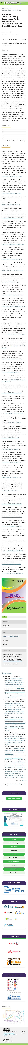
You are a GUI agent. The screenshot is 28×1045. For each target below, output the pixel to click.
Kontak (14, 839)
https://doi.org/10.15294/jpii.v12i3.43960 (15, 334)
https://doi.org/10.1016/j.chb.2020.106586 (12, 517)
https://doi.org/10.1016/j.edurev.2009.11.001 (12, 295)
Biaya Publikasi (14, 872)
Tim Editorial (14, 846)
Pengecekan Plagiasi (14, 861)
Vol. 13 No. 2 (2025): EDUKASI (9, 10)
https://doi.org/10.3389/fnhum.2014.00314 (12, 526)
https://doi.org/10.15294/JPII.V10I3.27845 (12, 503)
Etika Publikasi (14, 869)
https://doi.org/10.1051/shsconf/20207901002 (13, 244)
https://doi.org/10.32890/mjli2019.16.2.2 (14, 413)
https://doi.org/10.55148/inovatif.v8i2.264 (12, 392)
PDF (5, 616)
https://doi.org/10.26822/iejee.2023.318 (11, 193)
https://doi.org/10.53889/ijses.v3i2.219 (11, 372)
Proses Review (14, 854)
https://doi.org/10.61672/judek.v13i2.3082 (15, 39)
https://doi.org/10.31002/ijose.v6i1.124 (11, 449)
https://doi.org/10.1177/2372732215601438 (12, 270)
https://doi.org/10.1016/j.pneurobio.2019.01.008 (13, 306)
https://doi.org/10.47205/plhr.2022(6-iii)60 (12, 176)
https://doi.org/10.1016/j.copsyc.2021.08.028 (12, 573)
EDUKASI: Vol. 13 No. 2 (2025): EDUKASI (15, 686)
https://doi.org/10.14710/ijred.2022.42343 (12, 477)
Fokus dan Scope (14, 843)
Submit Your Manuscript (14, 798)
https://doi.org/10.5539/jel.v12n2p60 (10, 282)
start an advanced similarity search (17, 784)
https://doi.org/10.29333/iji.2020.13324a (11, 564)
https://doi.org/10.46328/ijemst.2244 (10, 437)
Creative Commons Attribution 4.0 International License (9, 1034)
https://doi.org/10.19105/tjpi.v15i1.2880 (11, 422)
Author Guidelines (14, 857)
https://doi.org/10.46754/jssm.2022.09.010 (12, 259)
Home (3, 8)
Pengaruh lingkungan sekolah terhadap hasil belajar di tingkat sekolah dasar (14, 711)
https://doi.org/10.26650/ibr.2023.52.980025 (12, 359)
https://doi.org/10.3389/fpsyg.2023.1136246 (12, 550)
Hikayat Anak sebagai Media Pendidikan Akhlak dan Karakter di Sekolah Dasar (15, 750)
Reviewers (14, 850)
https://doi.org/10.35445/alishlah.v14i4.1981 (12, 217)
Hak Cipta (14, 865)
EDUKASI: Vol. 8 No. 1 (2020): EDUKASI (14, 777)
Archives (8, 8)
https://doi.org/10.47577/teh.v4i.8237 (11, 204)
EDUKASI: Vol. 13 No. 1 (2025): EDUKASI (15, 759)
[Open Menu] (1, 3)
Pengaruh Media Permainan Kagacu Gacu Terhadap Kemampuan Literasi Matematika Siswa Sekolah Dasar (15, 763)
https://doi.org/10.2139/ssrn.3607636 (11, 490)
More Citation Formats (11, 664)
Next (23, 780)
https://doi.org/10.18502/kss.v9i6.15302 (11, 462)
